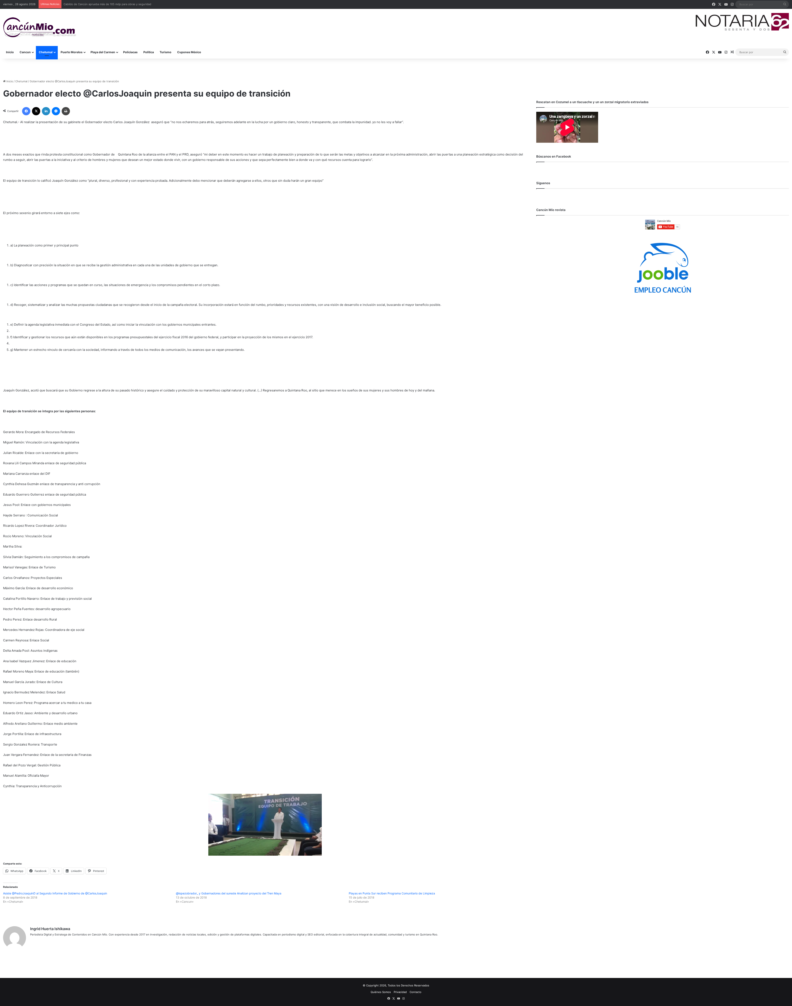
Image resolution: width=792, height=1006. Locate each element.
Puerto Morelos (71, 52)
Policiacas (130, 52)
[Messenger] (56, 111)
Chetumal (46, 52)
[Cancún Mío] (39, 27)
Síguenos (543, 183)
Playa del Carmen (103, 52)
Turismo (165, 52)
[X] (36, 111)
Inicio (10, 52)
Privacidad (400, 992)
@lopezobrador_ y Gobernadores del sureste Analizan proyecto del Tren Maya (228, 893)
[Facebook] (26, 111)
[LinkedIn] (46, 111)
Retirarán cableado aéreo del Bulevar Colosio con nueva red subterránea (110, 4)
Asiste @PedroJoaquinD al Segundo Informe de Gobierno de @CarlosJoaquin (55, 893)
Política (148, 52)
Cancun (25, 52)
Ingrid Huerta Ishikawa (50, 929)
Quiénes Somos (381, 992)
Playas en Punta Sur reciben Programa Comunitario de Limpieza (392, 893)
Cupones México (189, 52)
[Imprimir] (66, 111)
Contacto (415, 992)
